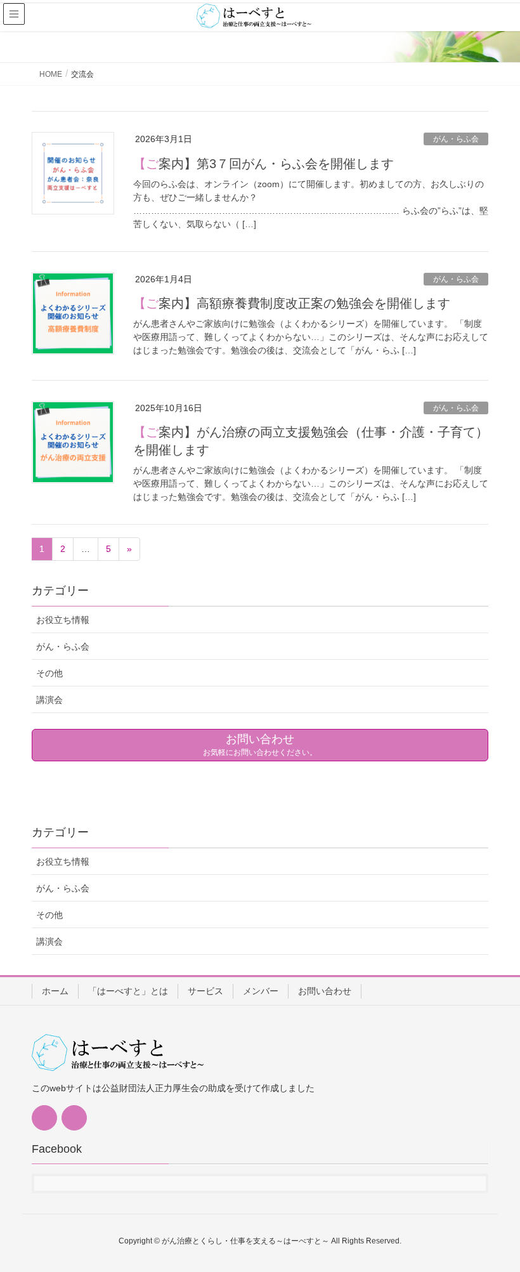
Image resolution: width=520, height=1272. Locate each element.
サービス (205, 991)
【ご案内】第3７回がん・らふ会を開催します (263, 164)
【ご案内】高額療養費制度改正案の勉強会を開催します (291, 303)
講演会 (49, 700)
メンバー (260, 991)
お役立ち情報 (62, 620)
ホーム (55, 991)
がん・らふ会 (456, 138)
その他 (49, 673)
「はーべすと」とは (128, 991)
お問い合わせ (324, 991)
